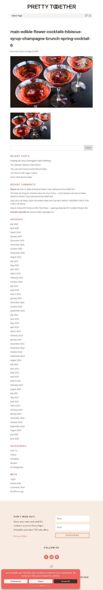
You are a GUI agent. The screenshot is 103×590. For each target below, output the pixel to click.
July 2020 (14, 434)
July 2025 (14, 261)
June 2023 (14, 319)
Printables (14, 459)
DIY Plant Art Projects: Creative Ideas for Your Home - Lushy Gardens (40, 193)
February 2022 (16, 385)
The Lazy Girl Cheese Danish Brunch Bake (28, 169)
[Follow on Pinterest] (57, 557)
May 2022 (14, 372)
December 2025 (17, 240)
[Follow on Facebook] (46, 557)
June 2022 (14, 368)
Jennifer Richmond (19, 52)
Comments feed (17, 487)
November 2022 (17, 348)
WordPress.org (16, 491)
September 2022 (17, 356)
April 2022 (14, 376)
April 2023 (14, 327)
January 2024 (16, 298)
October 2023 (16, 306)
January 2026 (16, 236)
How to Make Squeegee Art (42, 212)
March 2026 (15, 232)
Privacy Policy (20, 536)
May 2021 (14, 397)
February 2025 (16, 277)
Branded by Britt (81, 577)
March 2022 (15, 381)
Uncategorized (16, 467)
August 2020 (15, 430)
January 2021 (16, 414)
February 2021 (16, 410)
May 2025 (14, 265)
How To (13, 450)
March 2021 (15, 405)
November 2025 (17, 244)
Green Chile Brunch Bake (21, 177)
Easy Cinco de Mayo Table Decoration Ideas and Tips (33, 200)
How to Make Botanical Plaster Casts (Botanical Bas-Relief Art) (47, 189)
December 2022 (17, 343)
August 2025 (15, 257)
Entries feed (15, 483)
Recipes (13, 463)
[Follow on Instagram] (51, 557)
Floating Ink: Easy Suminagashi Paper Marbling (30, 160)
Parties (13, 454)
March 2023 (15, 331)
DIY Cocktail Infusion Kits (77, 208)
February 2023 (16, 335)
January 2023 (16, 339)
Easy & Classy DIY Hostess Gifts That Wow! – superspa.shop (36, 208)
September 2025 (17, 253)
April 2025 (14, 269)
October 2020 (16, 422)
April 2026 (14, 228)
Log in (13, 479)
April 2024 (14, 290)
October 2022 (16, 352)
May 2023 (14, 323)
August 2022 (15, 360)
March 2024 (15, 294)
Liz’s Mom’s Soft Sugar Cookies (24, 173)
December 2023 (17, 302)
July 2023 (14, 314)
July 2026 (14, 224)
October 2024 (16, 282)
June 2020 (14, 438)
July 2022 (14, 364)
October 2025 (16, 248)
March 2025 (15, 273)
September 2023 (17, 310)
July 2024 (14, 286)
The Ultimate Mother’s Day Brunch (25, 165)
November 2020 (17, 418)
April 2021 (14, 401)
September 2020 (17, 426)
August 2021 (15, 389)
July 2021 (14, 393)
